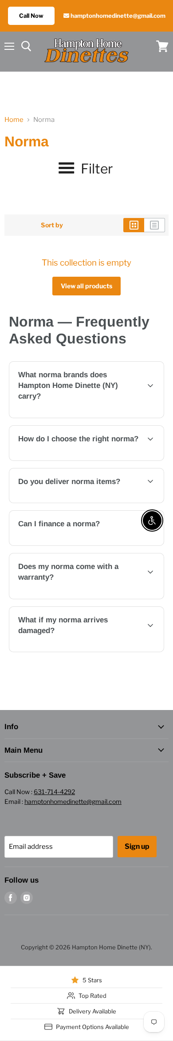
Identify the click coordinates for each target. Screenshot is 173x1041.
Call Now (31, 15)
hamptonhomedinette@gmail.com (117, 15)
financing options (82, 544)
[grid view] (133, 225)
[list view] (154, 225)
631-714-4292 (54, 791)
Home (14, 120)
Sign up (137, 846)
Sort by (52, 225)
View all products (86, 286)
